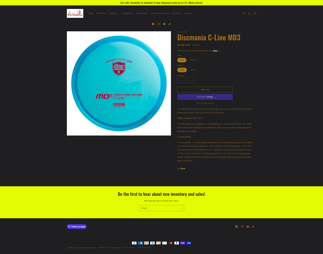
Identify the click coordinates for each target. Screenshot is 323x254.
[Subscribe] (181, 208)
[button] (244, 13)
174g (194, 70)
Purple (194, 60)
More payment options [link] (205, 103)
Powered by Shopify (89, 248)
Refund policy (103, 247)
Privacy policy (116, 247)
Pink (183, 60)
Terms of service (129, 247)
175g (183, 70)
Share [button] (182, 168)
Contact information (145, 247)
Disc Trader (77, 248)
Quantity (180, 76)
